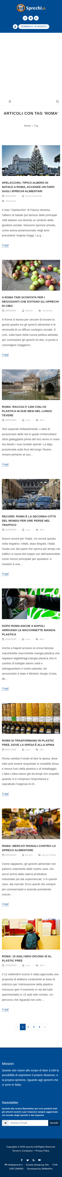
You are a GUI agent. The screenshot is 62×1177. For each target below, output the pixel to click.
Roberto (29, 310)
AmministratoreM (33, 196)
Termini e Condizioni (22, 1150)
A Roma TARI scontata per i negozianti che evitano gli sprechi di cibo (30, 301)
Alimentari (10, 201)
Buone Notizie (49, 855)
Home (27, 125)
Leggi (5, 244)
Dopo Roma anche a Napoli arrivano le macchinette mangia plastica (28, 630)
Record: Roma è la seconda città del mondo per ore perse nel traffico (29, 521)
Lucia (27, 420)
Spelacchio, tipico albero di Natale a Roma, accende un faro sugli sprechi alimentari (28, 187)
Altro (41, 420)
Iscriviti (54, 1123)
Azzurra (29, 855)
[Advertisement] (31, 65)
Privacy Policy (42, 1150)
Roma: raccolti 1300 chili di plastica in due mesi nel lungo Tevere (27, 411)
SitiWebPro (47, 1168)
